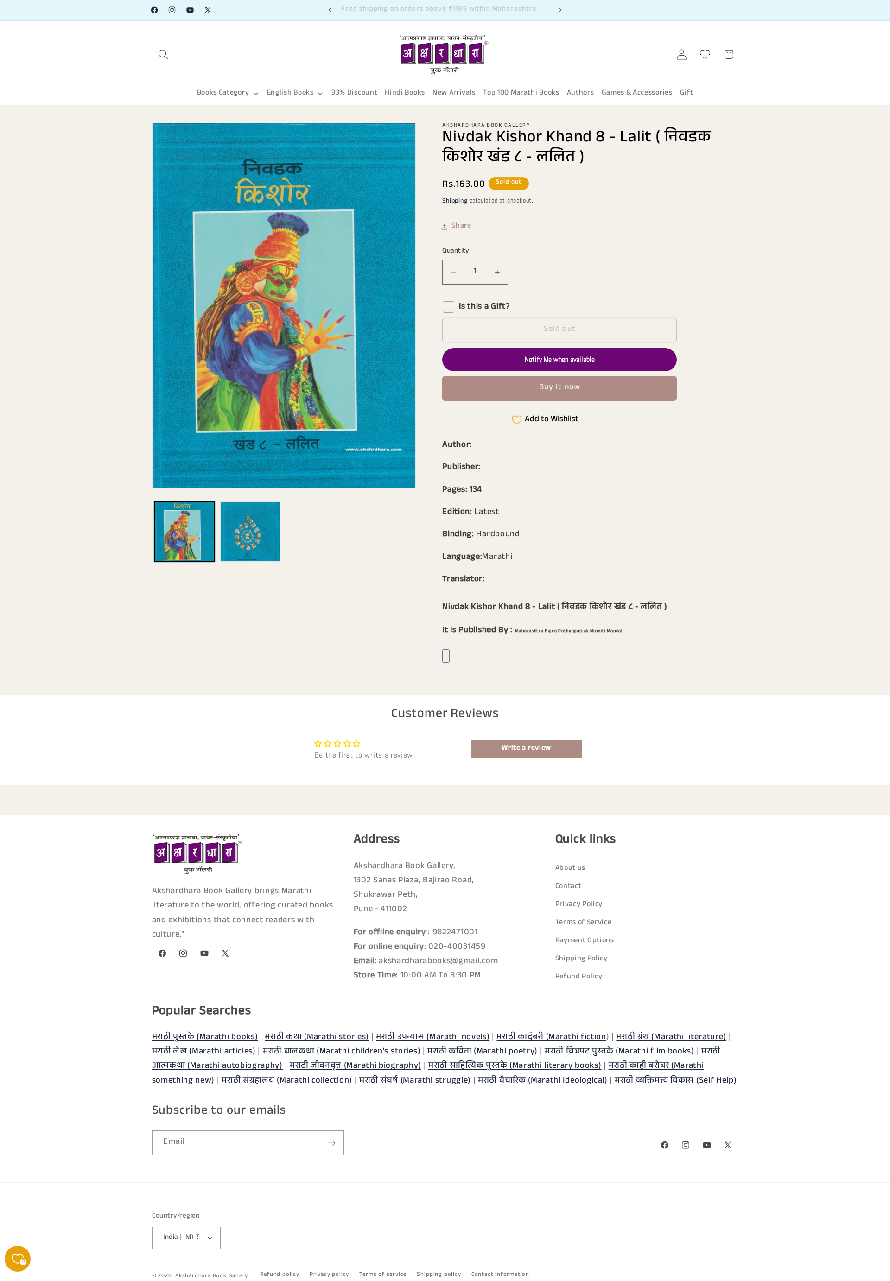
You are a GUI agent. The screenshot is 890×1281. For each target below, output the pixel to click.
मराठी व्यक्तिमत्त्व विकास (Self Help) (676, 1081)
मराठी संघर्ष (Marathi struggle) (415, 1081)
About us (570, 868)
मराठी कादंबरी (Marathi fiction (551, 1037)
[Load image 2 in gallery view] (250, 531)
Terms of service (383, 1275)
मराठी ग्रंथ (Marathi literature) (671, 1037)
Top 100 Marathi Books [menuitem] (521, 93)
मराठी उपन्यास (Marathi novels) (433, 1037)
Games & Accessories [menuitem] (637, 93)
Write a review (526, 748)
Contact (568, 887)
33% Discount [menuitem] (354, 93)
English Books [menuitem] (290, 93)
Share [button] (461, 227)
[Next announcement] (560, 10)
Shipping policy (439, 1275)
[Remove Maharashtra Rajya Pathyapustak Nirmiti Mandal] (446, 656)
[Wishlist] (705, 54)
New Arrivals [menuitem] (454, 93)
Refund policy (279, 1275)
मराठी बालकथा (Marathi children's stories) (342, 1052)
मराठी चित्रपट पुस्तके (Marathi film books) (619, 1052)
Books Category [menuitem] (223, 93)
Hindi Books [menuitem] (405, 93)
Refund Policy (579, 977)
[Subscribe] (331, 1143)
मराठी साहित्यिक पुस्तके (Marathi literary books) (515, 1066)
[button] (164, 54)
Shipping (454, 202)
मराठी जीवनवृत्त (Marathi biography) (355, 1066)
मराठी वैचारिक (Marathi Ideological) (544, 1081)
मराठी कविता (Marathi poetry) (482, 1052)
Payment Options (584, 941)
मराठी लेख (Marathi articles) (204, 1052)
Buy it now (560, 388)
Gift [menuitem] (686, 93)
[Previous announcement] (330, 10)
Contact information (500, 1275)
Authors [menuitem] (580, 93)
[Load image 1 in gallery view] (184, 531)
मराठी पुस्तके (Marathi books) (205, 1037)
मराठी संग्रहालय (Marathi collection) (287, 1081)
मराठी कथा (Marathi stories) (317, 1037)
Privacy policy (329, 1275)
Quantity (455, 251)
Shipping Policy (581, 959)
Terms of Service (583, 923)
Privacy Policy (579, 905)
